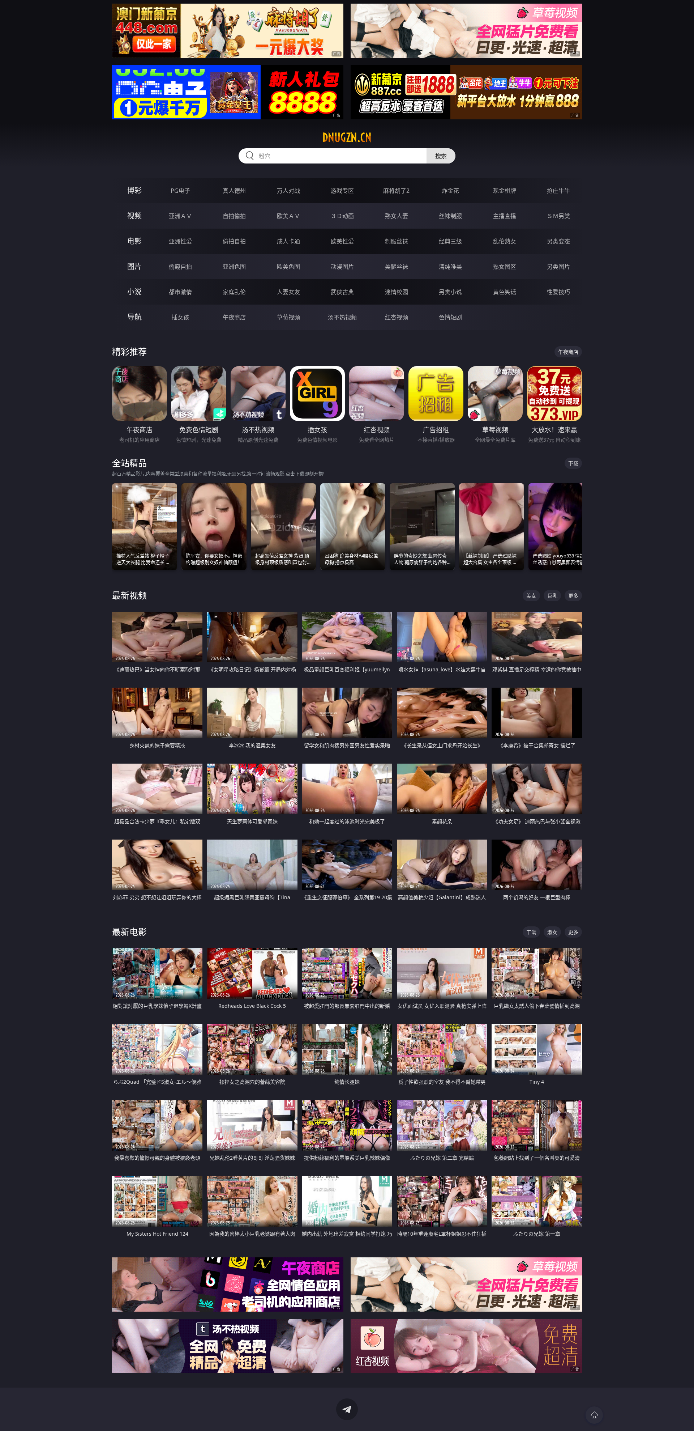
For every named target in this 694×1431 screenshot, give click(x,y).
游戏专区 (342, 191)
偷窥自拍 (180, 267)
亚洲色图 (234, 267)
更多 (573, 595)
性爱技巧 (558, 292)
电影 (134, 241)
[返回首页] (594, 1415)
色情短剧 (450, 317)
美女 (531, 595)
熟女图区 (504, 267)
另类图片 (558, 267)
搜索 (441, 156)
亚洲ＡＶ (180, 216)
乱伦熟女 (504, 241)
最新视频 (129, 595)
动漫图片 (342, 267)
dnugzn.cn (347, 137)
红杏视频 (396, 317)
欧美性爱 (342, 241)
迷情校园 (396, 292)
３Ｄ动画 (342, 216)
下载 (573, 463)
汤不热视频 (342, 317)
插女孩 (180, 317)
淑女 (552, 932)
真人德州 (234, 191)
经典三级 (450, 241)
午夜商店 (234, 317)
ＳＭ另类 (558, 216)
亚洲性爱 (180, 241)
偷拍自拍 (234, 241)
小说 (134, 292)
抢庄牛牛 (558, 191)
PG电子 (180, 191)
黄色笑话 (504, 292)
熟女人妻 (396, 216)
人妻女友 (288, 292)
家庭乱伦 (234, 292)
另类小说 (450, 292)
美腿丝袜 (396, 267)
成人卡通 (288, 241)
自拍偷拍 (234, 216)
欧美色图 (288, 267)
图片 (134, 266)
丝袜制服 (450, 216)
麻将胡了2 (396, 191)
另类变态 (558, 241)
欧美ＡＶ (288, 216)
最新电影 (129, 932)
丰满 (531, 932)
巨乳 (552, 595)
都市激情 (180, 292)
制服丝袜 (396, 241)
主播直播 (504, 216)
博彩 (134, 190)
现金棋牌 (504, 191)
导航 (134, 317)
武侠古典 (342, 292)
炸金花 (450, 191)
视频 (134, 216)
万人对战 (288, 191)
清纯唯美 (450, 267)
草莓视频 (288, 317)
